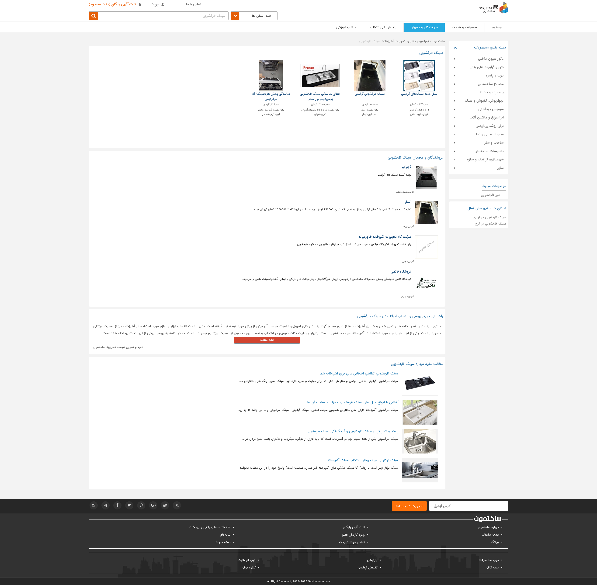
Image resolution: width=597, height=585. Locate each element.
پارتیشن (372, 560)
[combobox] (254, 15)
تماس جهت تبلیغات (352, 542)
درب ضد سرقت (489, 560)
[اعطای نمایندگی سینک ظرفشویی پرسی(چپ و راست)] (320, 75)
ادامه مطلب (267, 340)
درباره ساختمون (488, 527)
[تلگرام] (105, 505)
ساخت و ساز (494, 142)
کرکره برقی (249, 567)
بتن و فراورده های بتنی (487, 67)
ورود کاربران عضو (353, 535)
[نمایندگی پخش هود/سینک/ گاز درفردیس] (271, 75)
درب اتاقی (492, 567)
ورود (155, 4)
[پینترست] (141, 505)
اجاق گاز (346, 244)
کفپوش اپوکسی (367, 567)
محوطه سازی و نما (490, 134)
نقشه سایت (222, 542)
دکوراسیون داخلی (491, 59)
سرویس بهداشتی (491, 109)
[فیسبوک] (117, 505)
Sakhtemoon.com (319, 581)
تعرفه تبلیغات (490, 535)
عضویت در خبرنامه (409, 506)
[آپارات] (165, 505)
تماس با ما (193, 4)
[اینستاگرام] (94, 505)
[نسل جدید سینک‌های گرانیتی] (419, 75)
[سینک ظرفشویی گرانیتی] (369, 75)
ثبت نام (225, 535)
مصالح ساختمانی (491, 84)
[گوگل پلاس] (153, 505)
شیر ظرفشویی (490, 194)
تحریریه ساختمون (104, 347)
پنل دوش (315, 279)
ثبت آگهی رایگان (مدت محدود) (112, 4)
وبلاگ (495, 542)
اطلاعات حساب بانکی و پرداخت (209, 527)
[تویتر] (129, 505)
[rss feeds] (177, 505)
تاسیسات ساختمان (489, 151)
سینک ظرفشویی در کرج (490, 224)
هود (366, 244)
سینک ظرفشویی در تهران (489, 217)
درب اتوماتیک (247, 560)
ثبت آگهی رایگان (354, 527)
